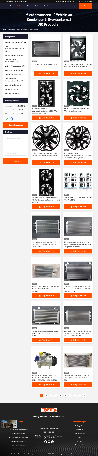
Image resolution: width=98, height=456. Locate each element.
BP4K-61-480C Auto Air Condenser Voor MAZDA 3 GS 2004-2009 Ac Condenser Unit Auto (46, 289)
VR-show (37, 6)
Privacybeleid (79, 445)
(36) (14, 49)
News (79, 437)
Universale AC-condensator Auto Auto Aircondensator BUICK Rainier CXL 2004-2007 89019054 (78, 289)
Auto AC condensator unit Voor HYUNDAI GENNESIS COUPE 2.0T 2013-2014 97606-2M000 (46, 244)
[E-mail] (11, 119)
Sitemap (79, 441)
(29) (14, 55)
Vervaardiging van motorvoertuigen (46, 64)
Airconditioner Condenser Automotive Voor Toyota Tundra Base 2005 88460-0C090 (77, 378)
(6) (13, 85)
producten (11, 29)
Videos (29, 6)
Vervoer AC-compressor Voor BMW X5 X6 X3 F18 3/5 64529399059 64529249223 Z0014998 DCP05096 (45, 378)
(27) (15, 66)
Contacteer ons (58, 6)
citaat (85, 6)
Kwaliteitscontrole (79, 433)
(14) (13, 74)
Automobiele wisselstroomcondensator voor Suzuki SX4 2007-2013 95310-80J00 (45, 333)
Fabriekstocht (79, 429)
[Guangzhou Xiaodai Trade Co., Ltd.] (7, 6)
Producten (20, 6)
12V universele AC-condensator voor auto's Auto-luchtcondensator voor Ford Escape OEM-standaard (77, 244)
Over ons (47, 6)
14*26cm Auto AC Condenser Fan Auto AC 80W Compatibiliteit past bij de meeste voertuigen (46, 200)
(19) (14, 70)
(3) (13, 93)
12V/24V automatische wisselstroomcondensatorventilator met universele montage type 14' (77, 155)
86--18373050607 (86, 1)
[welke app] (7, 119)
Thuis (11, 6)
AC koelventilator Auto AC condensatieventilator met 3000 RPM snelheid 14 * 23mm (44, 111)
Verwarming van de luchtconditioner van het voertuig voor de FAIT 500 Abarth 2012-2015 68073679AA (77, 333)
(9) (11, 61)
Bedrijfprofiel (79, 426)
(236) (15, 42)
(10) (14, 80)
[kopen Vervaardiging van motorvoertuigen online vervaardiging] (46, 48)
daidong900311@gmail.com (66, 1)
